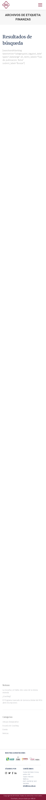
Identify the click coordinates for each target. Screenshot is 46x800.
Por (22, 107)
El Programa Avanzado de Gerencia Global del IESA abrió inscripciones (22, 701)
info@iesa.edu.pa (29, 786)
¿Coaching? (7, 696)
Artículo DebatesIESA (11, 722)
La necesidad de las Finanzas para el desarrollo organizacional (22, 623)
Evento (5, 729)
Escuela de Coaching (11, 726)
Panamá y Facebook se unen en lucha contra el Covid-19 (21, 98)
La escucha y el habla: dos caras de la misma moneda (20, 691)
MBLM (33, 798)
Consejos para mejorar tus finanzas (22, 445)
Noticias (9, 107)
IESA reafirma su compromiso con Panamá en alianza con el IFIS (22, 184)
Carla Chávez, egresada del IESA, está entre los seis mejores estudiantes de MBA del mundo (23, 356)
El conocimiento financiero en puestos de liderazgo (21, 535)
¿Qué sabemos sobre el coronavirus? (20, 267)
